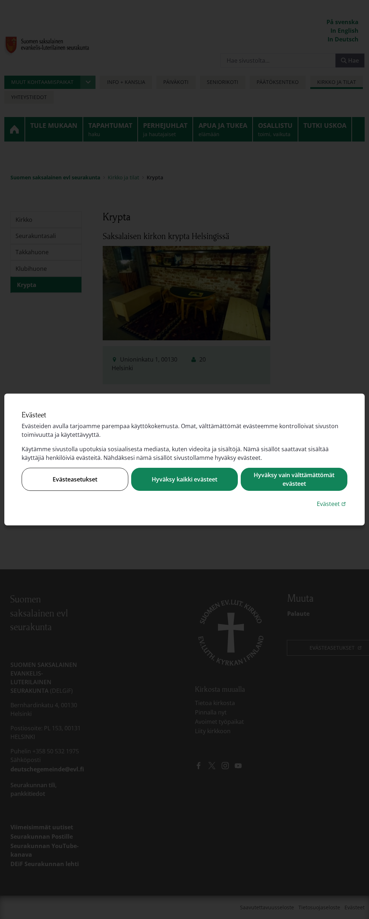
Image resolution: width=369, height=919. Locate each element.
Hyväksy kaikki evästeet (184, 479)
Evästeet (332, 503)
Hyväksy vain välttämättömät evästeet (294, 479)
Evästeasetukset (75, 479)
